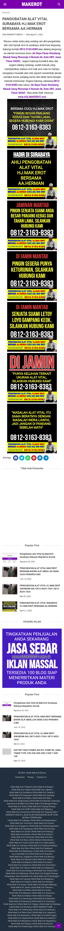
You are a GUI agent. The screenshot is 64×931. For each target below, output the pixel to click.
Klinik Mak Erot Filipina (20, 868)
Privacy (30, 777)
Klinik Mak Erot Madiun (45, 918)
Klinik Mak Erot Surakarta (20, 792)
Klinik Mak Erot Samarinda (18, 812)
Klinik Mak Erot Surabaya (43, 901)
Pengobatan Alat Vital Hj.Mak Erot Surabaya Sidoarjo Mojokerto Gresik (37, 555)
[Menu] (5, 4)
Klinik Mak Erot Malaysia (42, 868)
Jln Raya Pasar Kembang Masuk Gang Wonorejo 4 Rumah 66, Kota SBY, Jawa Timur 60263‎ (32, 57)
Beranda (6, 12)
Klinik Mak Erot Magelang (44, 921)
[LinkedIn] (40, 458)
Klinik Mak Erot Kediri (42, 862)
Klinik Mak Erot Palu (20, 848)
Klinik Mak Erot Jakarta (41, 789)
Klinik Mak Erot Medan (21, 834)
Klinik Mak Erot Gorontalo (43, 865)
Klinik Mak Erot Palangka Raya (43, 803)
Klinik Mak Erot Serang (20, 879)
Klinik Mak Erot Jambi (20, 887)
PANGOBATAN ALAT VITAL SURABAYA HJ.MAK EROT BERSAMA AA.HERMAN (38, 604)
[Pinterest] (34, 458)
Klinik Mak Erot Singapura (16, 826)
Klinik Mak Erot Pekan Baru (20, 912)
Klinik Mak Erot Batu (42, 798)
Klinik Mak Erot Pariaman (41, 854)
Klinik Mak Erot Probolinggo (46, 876)
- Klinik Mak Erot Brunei (35, 773)
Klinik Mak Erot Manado (43, 898)
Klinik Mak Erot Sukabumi (19, 865)
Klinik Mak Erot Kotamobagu (19, 870)
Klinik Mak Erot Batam (21, 896)
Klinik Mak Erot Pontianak (22, 837)
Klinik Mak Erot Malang (41, 809)
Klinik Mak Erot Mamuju (44, 910)
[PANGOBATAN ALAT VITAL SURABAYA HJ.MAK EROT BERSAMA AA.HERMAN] (9, 606)
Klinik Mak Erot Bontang (20, 907)
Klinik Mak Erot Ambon (42, 834)
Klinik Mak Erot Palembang (20, 910)
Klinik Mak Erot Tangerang (20, 829)
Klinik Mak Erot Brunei (42, 923)
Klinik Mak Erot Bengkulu (42, 879)
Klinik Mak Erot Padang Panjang (42, 845)
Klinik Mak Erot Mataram (20, 893)
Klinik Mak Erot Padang (42, 831)
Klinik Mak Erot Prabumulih (45, 870)
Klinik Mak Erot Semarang (20, 898)
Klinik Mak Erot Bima (19, 840)
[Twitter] (21, 458)
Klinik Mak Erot (10, 904)
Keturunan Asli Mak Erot (17, 803)
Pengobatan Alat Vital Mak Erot (18, 876)
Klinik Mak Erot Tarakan (43, 792)
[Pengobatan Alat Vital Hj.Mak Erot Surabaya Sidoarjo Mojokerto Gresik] (9, 557)
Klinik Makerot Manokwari (41, 840)
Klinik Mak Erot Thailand (21, 787)
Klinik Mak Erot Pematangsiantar (43, 826)
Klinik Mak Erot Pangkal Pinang (43, 873)
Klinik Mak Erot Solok (18, 843)
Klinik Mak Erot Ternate (17, 845)
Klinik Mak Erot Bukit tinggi (44, 915)
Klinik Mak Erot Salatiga (19, 820)
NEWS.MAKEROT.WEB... (43, 907)
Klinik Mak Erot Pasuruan (43, 893)
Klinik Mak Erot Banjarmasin (43, 820)
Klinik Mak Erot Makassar (17, 873)
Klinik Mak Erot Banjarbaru (19, 921)
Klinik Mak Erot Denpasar (20, 795)
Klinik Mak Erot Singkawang (16, 801)
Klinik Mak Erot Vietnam (41, 887)
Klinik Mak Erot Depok (44, 851)
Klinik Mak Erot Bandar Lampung (44, 801)
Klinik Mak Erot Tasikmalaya (41, 843)
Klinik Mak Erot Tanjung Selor (44, 812)
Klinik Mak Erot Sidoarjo (44, 926)
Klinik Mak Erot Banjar (43, 787)
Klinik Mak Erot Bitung (44, 856)
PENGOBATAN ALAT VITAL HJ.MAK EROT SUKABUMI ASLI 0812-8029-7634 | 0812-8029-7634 (40, 588)
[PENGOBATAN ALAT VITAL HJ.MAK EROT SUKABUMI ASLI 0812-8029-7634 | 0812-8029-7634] (9, 589)
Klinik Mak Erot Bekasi (21, 862)
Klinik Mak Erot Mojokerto (18, 915)
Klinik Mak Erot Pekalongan (21, 926)
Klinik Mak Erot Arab (17, 806)
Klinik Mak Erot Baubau (50, 904)
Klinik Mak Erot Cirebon (21, 882)
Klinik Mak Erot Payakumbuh (20, 918)
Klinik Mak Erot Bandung (20, 901)
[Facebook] (15, 458)
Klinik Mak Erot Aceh (41, 890)
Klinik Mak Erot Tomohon (21, 823)
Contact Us (41, 777)
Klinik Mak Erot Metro (22, 798)
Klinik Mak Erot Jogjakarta (21, 856)
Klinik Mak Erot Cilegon (28, 904)
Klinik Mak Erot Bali (43, 837)
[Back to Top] (58, 926)
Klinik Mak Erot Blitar (22, 890)
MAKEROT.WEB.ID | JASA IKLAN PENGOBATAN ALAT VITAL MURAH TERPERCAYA (32, 816)
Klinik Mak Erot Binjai (42, 896)
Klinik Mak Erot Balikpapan (21, 851)
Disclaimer (20, 777)
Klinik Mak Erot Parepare (41, 848)
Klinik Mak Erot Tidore (42, 859)
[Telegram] (46, 458)
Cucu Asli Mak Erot (19, 854)
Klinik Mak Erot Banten (43, 882)
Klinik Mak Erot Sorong (44, 829)
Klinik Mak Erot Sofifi (20, 809)
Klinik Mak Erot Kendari (21, 859)
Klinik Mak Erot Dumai (43, 823)
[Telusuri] (59, 5)
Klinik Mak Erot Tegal (20, 789)
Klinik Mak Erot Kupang (43, 795)
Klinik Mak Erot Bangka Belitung (42, 884)
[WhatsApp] (27, 458)
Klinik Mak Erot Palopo (21, 923)
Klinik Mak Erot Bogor (16, 884)
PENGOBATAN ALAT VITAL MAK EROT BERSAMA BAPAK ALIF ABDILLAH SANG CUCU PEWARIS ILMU (39, 571)
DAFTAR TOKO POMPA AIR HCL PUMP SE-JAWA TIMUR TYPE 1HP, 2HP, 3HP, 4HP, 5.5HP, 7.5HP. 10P (37, 753)
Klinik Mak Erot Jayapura (44, 912)
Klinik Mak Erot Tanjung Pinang (41, 806)
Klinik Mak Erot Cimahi (20, 831)
